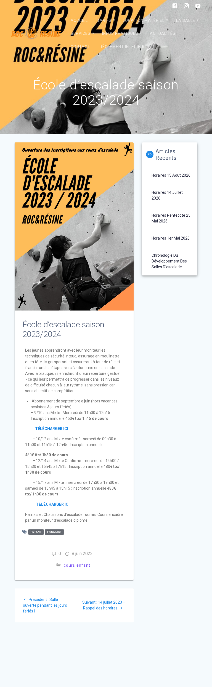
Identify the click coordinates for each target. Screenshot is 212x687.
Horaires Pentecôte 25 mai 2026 (171, 218)
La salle (185, 20)
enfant (36, 532)
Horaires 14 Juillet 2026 (167, 195)
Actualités (163, 33)
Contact (80, 46)
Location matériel (144, 20)
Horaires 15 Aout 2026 (171, 175)
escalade (54, 532)
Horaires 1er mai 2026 (171, 238)
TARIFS (104, 20)
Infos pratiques (120, 33)
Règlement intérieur (123, 46)
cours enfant (77, 565)
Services (81, 33)
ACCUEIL (79, 20)
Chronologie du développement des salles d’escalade (169, 261)
